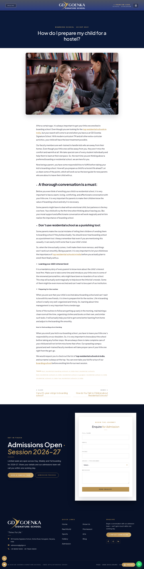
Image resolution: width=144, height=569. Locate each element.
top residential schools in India (70, 378)
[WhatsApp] (139, 564)
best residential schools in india (49, 375)
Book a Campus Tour (20, 475)
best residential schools (85, 371)
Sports (65, 534)
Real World (66, 529)
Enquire (10, 5)
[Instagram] (113, 541)
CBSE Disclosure (109, 565)
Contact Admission (118, 535)
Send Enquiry (105, 489)
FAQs (98, 565)
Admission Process (47, 475)
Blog (85, 539)
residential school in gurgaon (74, 375)
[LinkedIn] (118, 541)
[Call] (4, 558)
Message (86, 470)
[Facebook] (108, 541)
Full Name (86, 433)
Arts (84, 534)
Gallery (65, 539)
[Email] (4, 564)
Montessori (87, 529)
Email (84, 442)
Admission (66, 543)
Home (64, 524)
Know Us (86, 524)
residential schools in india (47, 378)
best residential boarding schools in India (58, 371)
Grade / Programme (90, 461)
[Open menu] (136, 5)
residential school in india (96, 375)
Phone (84, 451)
